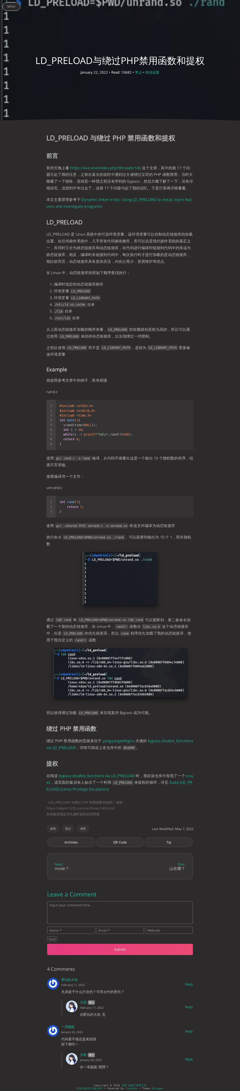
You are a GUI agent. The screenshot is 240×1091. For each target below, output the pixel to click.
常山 (138, 72)
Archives (71, 842)
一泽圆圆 (67, 1026)
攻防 (83, 829)
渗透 (53, 829)
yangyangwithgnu (119, 740)
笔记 (68, 829)
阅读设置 (152, 72)
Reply (189, 984)
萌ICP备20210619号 (90, 1088)
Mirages (157, 1088)
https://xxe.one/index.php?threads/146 (105, 167)
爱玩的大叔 (69, 979)
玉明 (83, 1002)
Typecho (131, 1088)
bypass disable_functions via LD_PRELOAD (97, 775)
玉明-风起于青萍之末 (134, 1085)
